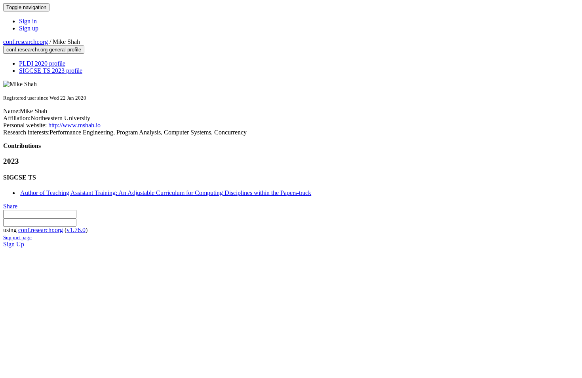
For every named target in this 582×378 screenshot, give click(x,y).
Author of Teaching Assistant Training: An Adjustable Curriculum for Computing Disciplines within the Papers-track (165, 192)
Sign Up (13, 244)
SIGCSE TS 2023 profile (50, 70)
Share (10, 206)
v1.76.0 (76, 230)
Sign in (28, 21)
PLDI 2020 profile (42, 63)
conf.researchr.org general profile (43, 50)
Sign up (28, 28)
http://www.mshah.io (74, 125)
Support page (17, 237)
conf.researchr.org (25, 41)
